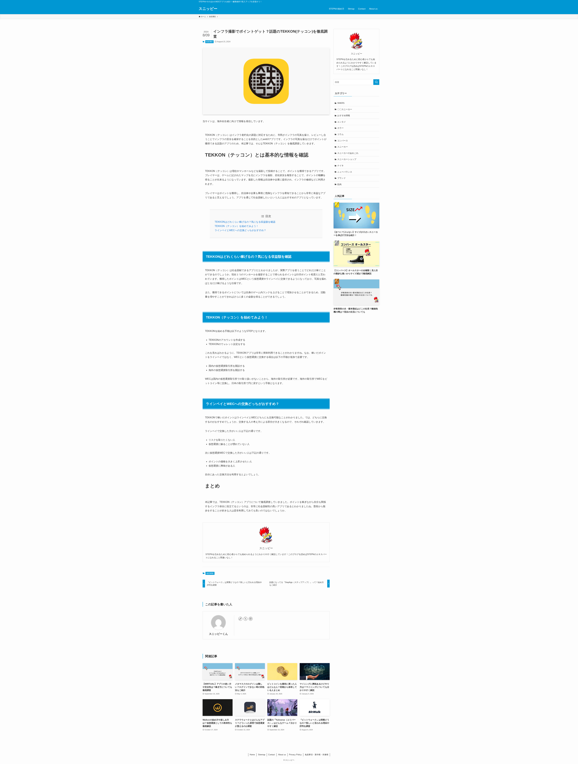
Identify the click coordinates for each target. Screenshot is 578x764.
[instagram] (251, 619)
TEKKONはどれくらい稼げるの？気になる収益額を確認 (245, 222)
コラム (340, 134)
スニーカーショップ (346, 159)
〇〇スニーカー (344, 109)
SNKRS (340, 103)
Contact (271, 754)
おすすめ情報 (343, 115)
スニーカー (342, 147)
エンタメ (341, 122)
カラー (340, 128)
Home (252, 754)
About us (282, 754)
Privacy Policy (295, 754)
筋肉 (339, 184)
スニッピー (208, 9)
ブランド (341, 178)
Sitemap (261, 754)
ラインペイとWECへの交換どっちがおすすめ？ (240, 230)
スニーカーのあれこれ (347, 153)
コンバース (342, 140)
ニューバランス (344, 172)
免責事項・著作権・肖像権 (316, 754)
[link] (240, 619)
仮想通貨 (209, 42)
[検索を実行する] (376, 82)
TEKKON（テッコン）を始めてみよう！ (236, 226)
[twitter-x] (245, 619)
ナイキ (340, 165)
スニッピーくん (218, 633)
